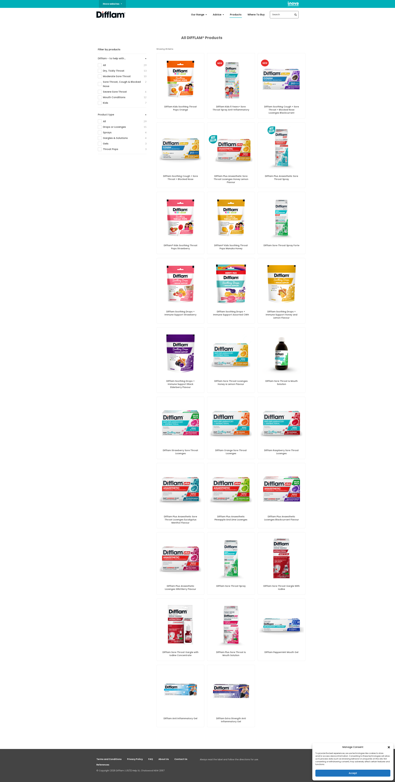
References (102, 764)
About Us (163, 759)
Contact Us (180, 759)
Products (235, 14)
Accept (353, 773)
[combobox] (284, 14)
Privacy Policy (135, 759)
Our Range (198, 14)
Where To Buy (256, 14)
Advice (217, 14)
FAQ (150, 759)
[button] (388, 747)
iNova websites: (111, 3)
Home (99, 24)
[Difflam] (110, 14)
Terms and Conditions (109, 759)
